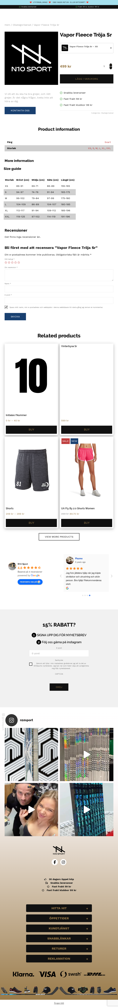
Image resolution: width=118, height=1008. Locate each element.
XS (89, 148)
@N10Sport (3, 723)
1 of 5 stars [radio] (6, 262)
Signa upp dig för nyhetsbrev (62, 635)
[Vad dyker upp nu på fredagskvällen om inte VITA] (86, 754)
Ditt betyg (9, 259)
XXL (108, 148)
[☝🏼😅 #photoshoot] (31, 809)
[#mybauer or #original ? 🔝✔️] (86, 809)
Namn (8, 284)
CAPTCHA (59, 674)
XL (103, 148)
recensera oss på (28, 581)
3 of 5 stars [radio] (12, 262)
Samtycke (59, 660)
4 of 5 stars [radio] (15, 262)
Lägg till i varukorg (86, 78)
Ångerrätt (59, 1003)
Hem (7, 24)
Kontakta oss (20, 110)
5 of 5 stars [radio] (19, 262)
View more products (59, 536)
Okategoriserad (22, 24)
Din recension (11, 267)
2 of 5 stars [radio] (9, 262)
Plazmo (79, 558)
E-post (8, 295)
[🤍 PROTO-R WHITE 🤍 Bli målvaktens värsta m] (31, 754)
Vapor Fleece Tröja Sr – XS (84, 46)
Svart (108, 142)
